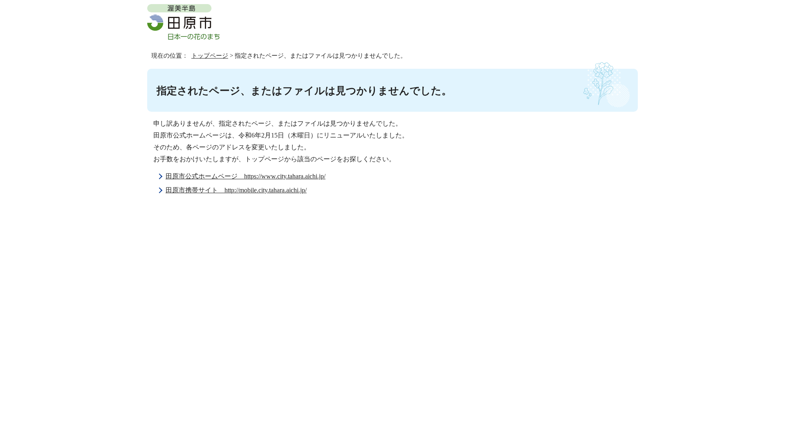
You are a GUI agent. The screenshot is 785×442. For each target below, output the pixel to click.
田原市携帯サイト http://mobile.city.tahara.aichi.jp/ (236, 190)
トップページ (209, 55)
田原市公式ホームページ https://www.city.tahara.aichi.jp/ (245, 176)
